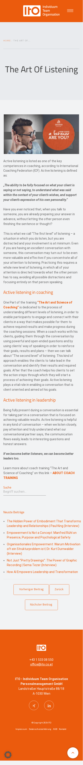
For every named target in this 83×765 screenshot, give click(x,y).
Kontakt (62, 729)
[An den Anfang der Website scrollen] (72, 752)
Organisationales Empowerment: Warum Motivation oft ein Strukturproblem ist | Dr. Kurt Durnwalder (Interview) (43, 548)
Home (7, 40)
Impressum (21, 729)
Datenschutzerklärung (40, 729)
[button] (8, 755)
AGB (55, 729)
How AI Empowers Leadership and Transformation (42, 572)
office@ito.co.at (41, 664)
